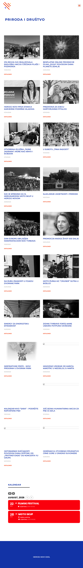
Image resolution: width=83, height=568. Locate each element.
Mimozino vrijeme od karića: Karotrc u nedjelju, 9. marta (58, 367)
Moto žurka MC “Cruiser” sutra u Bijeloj (61, 282)
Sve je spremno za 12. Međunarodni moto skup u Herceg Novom (18, 196)
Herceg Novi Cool (41, 557)
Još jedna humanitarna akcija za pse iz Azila (61, 410)
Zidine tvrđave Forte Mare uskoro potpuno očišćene (57, 325)
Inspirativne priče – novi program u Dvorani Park (17, 367)
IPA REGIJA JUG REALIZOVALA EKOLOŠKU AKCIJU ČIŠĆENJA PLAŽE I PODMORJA (21, 64)
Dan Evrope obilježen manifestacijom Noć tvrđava (19, 240)
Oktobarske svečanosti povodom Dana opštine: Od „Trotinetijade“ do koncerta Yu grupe (21, 454)
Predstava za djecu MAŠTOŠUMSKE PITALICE (55, 108)
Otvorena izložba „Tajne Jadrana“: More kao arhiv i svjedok (18, 151)
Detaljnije (8, 74)
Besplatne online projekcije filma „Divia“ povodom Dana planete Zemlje (58, 64)
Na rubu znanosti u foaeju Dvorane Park (18, 282)
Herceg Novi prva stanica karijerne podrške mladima (19, 108)
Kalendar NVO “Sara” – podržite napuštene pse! (21, 410)
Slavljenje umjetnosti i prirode (60, 194)
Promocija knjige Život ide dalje (61, 239)
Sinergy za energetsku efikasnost (16, 325)
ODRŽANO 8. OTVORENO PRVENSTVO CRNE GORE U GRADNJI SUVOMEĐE (61, 452)
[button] (79, 5)
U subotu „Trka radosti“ (56, 149)
